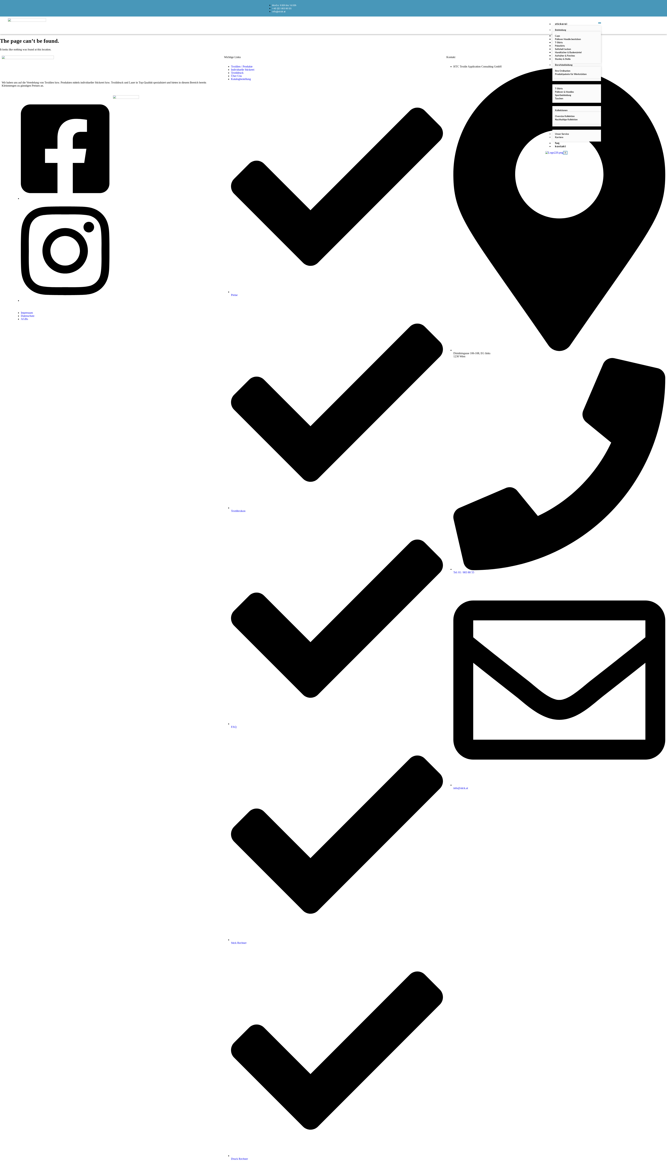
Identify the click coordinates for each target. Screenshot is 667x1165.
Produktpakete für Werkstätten (571, 74)
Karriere (559, 137)
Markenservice (565, 104)
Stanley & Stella (563, 59)
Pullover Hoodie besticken (568, 39)
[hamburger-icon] (599, 22)
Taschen (559, 99)
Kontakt (560, 146)
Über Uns (561, 128)
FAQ (557, 143)
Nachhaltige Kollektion (566, 120)
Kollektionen (561, 110)
